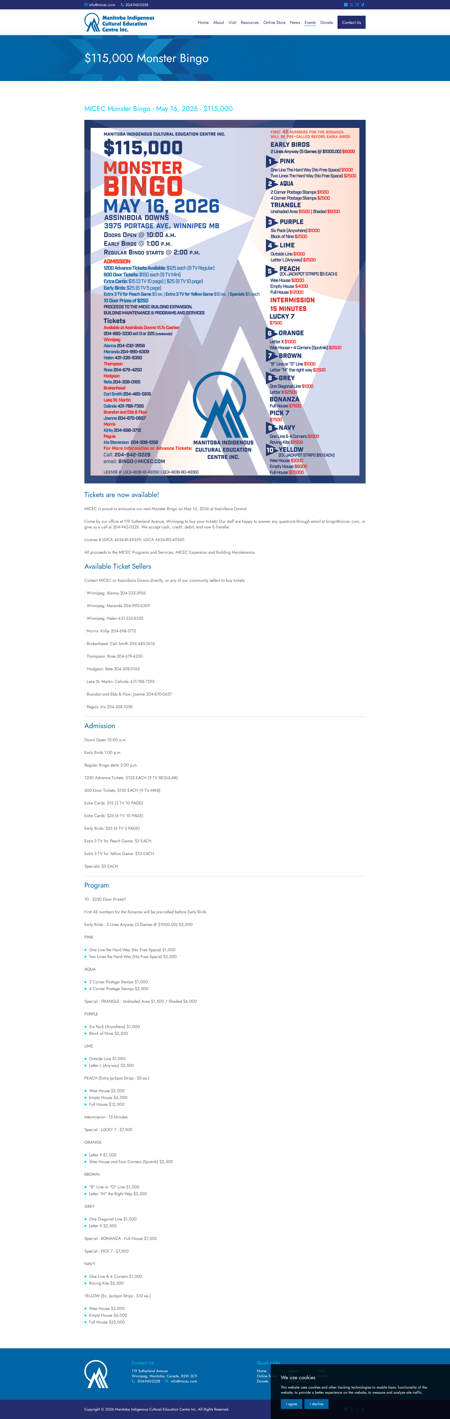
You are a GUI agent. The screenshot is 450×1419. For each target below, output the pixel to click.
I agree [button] (291, 1404)
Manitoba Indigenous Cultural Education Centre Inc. (119, 22)
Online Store (267, 1376)
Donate (262, 1381)
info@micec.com (102, 4)
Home (261, 1371)
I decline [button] (316, 1404)
